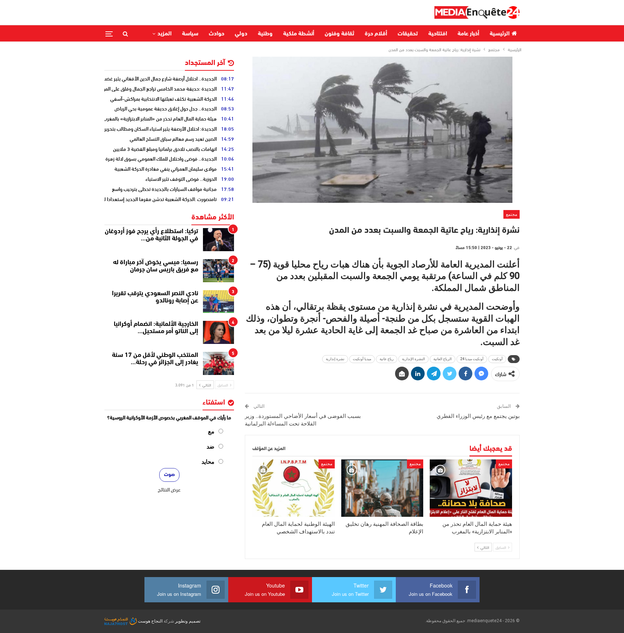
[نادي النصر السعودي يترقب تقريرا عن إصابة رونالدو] (218, 301)
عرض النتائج (169, 489)
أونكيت (497, 359)
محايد (208, 462)
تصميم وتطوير (187, 621)
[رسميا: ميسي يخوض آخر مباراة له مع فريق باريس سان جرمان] (218, 270)
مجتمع (511, 214)
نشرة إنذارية (335, 359)
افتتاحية (437, 34)
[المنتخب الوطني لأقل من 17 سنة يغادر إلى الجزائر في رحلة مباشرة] (218, 363)
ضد (210, 447)
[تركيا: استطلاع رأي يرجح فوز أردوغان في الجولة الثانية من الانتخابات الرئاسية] (218, 239)
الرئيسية (500, 34)
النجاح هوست (149, 621)
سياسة (190, 34)
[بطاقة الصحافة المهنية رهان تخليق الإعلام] (382, 488)
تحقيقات (408, 34)
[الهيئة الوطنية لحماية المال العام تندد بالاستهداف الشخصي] (293, 488)
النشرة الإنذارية (413, 359)
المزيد (164, 34)
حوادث (216, 34)
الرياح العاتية (442, 359)
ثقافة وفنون (339, 34)
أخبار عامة (468, 34)
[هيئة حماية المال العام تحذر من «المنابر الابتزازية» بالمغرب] (471, 488)
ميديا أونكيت (362, 359)
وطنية (265, 34)
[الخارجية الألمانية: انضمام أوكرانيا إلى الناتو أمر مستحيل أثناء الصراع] (218, 332)
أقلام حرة (376, 34)
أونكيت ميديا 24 (472, 359)
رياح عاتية (387, 359)
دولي (241, 34)
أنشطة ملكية (298, 34)
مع (211, 431)
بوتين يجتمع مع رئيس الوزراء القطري (478, 416)
